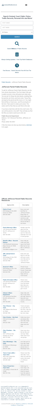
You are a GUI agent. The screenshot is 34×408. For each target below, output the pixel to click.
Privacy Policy (20, 405)
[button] (26, 4)
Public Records (6, 82)
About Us (18, 403)
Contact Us (24, 403)
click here (29, 125)
